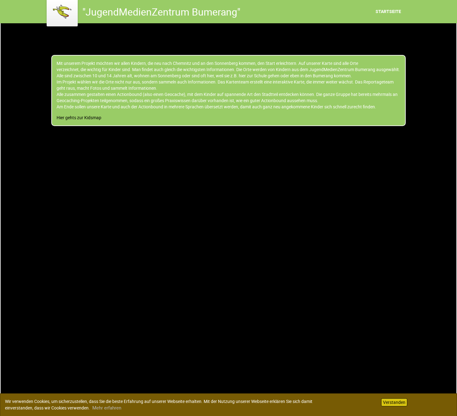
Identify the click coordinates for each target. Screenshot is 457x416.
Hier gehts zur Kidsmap (79, 117)
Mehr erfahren (106, 408)
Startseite (388, 11)
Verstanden (394, 402)
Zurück (7, 129)
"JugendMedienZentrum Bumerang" (161, 11)
